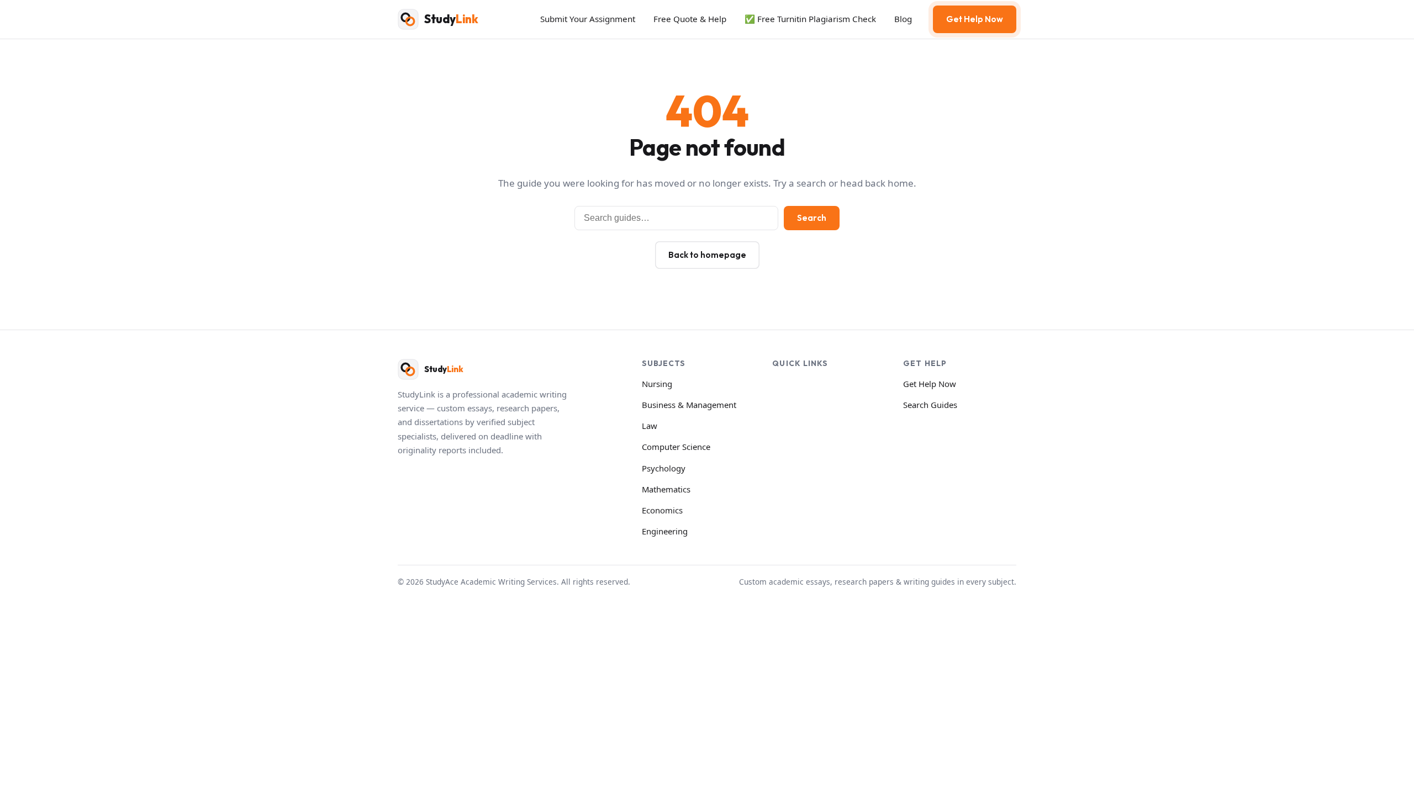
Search (811, 218)
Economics (662, 510)
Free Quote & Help (689, 18)
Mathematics (666, 489)
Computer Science (676, 446)
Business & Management (689, 404)
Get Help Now (974, 19)
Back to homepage (707, 255)
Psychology (663, 468)
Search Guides (930, 404)
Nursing (657, 383)
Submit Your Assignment (587, 18)
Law (649, 425)
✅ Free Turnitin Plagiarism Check (810, 18)
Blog (903, 18)
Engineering (665, 531)
